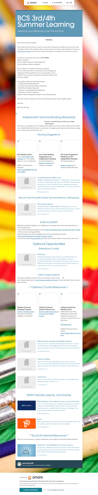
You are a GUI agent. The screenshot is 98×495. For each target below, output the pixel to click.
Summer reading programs (25, 312)
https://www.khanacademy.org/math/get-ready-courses (62, 230)
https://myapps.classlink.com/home (47, 280)
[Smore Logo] (31, 2)
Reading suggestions (45, 163)
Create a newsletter (30, 490)
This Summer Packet (24, 51)
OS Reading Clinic (66, 324)
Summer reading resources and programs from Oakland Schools (49, 314)
